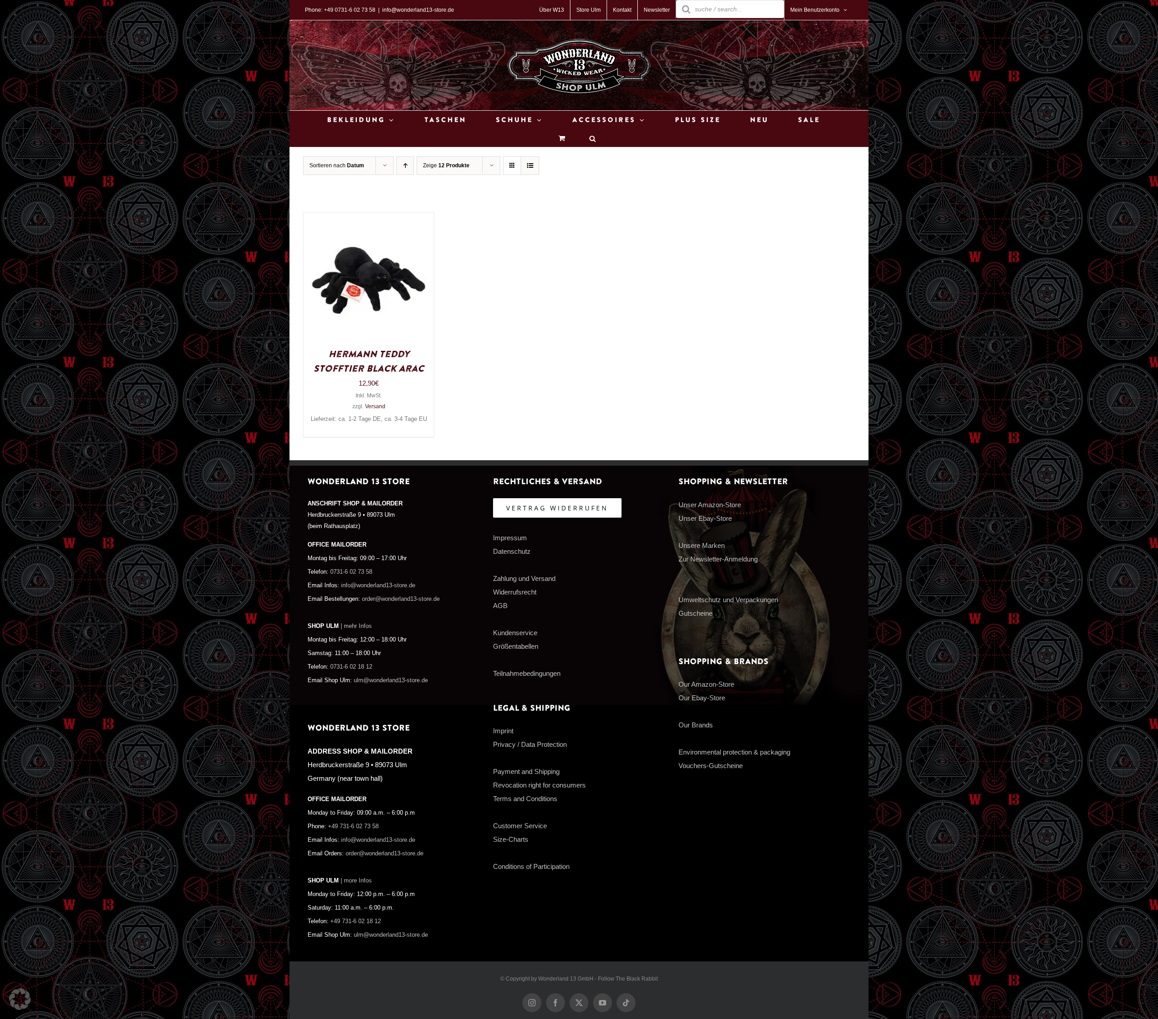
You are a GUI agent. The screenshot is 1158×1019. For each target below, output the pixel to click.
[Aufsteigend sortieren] (405, 165)
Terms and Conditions (525, 798)
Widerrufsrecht (514, 592)
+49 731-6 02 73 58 (353, 826)
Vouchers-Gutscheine (711, 765)
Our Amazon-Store (706, 684)
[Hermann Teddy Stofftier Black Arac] (369, 219)
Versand (375, 406)
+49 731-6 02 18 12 (355, 921)
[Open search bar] (592, 138)
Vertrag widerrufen (557, 508)
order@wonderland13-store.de (401, 599)
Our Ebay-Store (702, 698)
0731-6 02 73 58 (351, 572)
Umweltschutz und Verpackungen (728, 600)
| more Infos (356, 880)
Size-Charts (510, 839)
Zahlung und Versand (524, 578)
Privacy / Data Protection (530, 744)
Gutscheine (695, 613)
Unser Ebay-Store (705, 518)
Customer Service (520, 826)
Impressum (510, 538)
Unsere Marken (702, 545)
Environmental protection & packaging (734, 752)
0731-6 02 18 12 (351, 667)
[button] (20, 999)
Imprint (503, 731)
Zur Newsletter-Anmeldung (718, 559)
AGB (500, 605)
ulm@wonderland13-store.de (391, 680)
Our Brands (696, 725)
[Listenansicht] (530, 166)
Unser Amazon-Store (710, 505)
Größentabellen (515, 646)
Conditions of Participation (531, 866)
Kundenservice (515, 633)
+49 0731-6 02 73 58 (349, 10)
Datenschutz (512, 551)
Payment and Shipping (526, 771)
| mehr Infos (356, 626)
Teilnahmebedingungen (526, 673)
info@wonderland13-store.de (418, 10)
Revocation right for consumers (539, 785)
